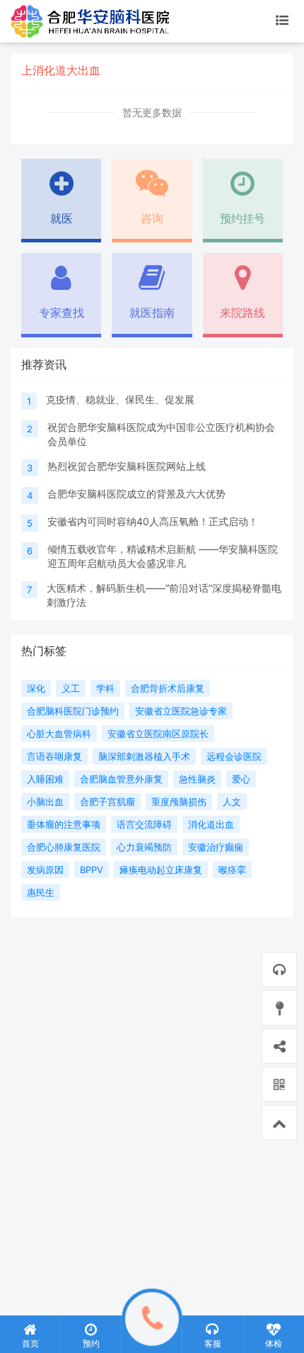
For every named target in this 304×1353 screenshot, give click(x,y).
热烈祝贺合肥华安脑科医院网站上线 (126, 466)
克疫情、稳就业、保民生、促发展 (120, 399)
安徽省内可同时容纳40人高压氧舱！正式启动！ (152, 521)
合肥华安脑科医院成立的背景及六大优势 (136, 494)
